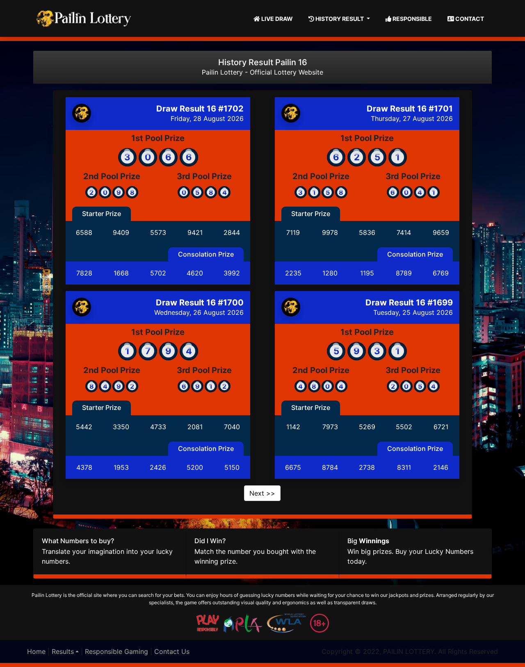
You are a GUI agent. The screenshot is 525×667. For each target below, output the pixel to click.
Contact (469, 18)
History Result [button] (339, 18)
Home (36, 651)
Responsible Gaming (116, 651)
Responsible (411, 18)
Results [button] (63, 651)
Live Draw (276, 18)
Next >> (262, 493)
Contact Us (171, 651)
